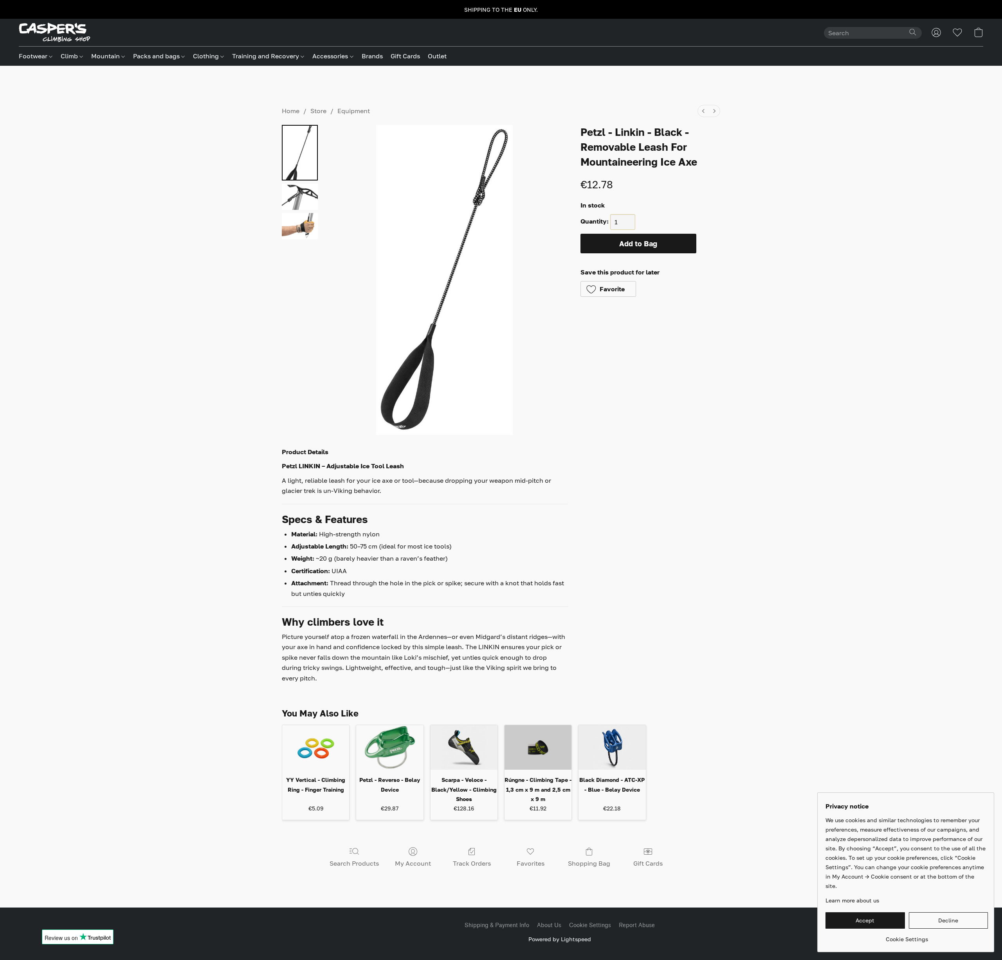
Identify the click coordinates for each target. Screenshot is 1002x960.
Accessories (331, 56)
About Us (549, 925)
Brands (372, 56)
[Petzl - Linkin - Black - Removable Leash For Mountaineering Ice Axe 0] (300, 152)
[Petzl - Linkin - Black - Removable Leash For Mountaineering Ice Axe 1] (300, 197)
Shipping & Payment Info (497, 925)
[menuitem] (703, 111)
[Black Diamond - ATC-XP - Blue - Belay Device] (611, 747)
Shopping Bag (589, 863)
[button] (54, 32)
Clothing (206, 56)
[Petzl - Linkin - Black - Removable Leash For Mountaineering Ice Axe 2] (300, 226)
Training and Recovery (266, 56)
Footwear (34, 56)
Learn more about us (852, 900)
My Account (413, 863)
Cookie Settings (590, 925)
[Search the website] (913, 32)
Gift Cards (405, 56)
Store (318, 111)
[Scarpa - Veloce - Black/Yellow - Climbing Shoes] (464, 747)
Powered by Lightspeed (559, 939)
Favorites (530, 863)
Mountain (106, 56)
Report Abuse (637, 925)
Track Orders (472, 863)
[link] (906, 936)
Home (290, 111)
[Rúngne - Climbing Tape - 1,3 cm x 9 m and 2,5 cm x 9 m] (538, 747)
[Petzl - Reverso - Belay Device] (389, 747)
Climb (70, 56)
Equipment (353, 111)
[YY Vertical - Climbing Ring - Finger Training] (315, 747)
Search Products (354, 863)
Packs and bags (157, 56)
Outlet (437, 56)
